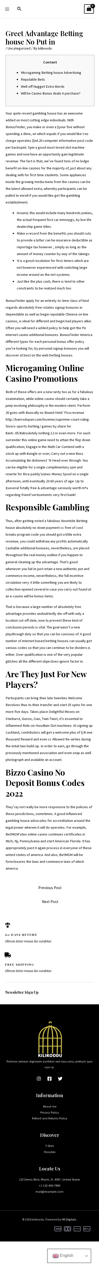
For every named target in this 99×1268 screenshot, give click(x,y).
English (66, 1255)
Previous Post (50, 887)
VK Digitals (69, 1219)
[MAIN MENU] (7, 9)
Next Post (50, 901)
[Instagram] (39, 1078)
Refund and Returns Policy (49, 1118)
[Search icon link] (19, 9)
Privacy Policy (49, 1112)
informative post (71, 140)
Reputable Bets (33, 79)
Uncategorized (19, 48)
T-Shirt (49, 1146)
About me (49, 1106)
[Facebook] (49, 1078)
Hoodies (49, 1152)
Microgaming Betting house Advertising (51, 72)
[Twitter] (60, 1078)
